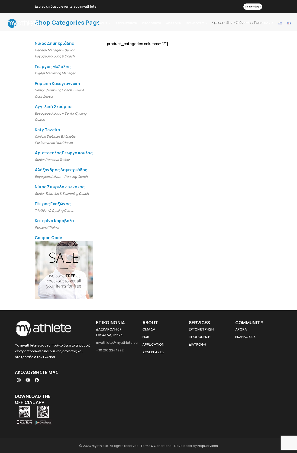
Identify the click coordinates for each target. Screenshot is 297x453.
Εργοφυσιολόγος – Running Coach (61, 176)
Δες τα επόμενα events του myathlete (66, 6)
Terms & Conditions (156, 445)
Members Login (253, 6)
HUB (145, 336)
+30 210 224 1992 (110, 350)
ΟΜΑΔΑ (148, 329)
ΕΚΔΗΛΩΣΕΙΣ (245, 336)
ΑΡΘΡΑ (241, 329)
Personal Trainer (47, 227)
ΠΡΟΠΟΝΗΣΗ (199, 336)
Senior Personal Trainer (52, 159)
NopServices (207, 445)
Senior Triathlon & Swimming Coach (62, 193)
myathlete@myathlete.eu (117, 342)
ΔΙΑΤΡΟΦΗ (197, 344)
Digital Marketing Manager (55, 73)
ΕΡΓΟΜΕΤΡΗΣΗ (201, 329)
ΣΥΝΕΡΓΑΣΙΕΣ (153, 352)
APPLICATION (153, 344)
